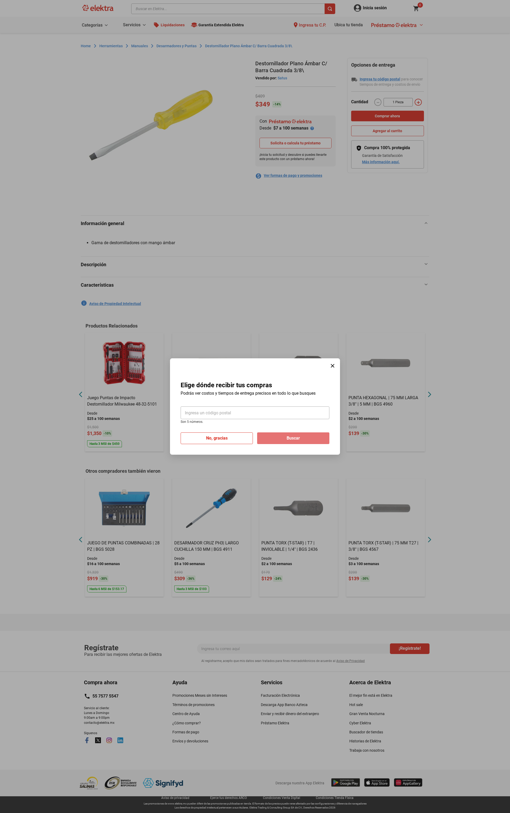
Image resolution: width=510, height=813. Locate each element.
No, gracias (217, 438)
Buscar (293, 438)
